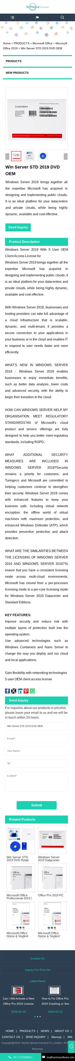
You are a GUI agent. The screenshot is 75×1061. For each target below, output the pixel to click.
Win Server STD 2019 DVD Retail (17, 858)
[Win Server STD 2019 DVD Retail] (21, 839)
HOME (10, 1031)
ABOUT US (62, 1031)
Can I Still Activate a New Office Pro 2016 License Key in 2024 (18, 1001)
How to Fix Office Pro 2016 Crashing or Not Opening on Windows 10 (55, 1001)
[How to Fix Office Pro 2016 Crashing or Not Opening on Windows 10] (54, 990)
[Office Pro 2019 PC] (52, 877)
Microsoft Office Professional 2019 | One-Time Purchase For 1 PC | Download (20, 896)
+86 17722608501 (22, 1057)
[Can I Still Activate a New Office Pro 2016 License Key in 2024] (17, 990)
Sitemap (56, 1037)
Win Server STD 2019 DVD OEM (41, 48)
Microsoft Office (43, 43)
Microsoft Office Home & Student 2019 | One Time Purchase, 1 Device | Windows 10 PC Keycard (20, 934)
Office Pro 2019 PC (50, 895)
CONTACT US (11, 1037)
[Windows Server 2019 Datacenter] (52, 839)
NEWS (45, 1031)
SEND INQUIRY (36, 1037)
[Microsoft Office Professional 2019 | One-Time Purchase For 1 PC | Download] (21, 877)
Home (7, 43)
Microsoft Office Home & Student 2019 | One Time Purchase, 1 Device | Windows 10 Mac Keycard (51, 934)
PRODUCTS (21, 43)
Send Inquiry (18, 227)
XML (70, 1037)
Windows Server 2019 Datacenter (49, 858)
